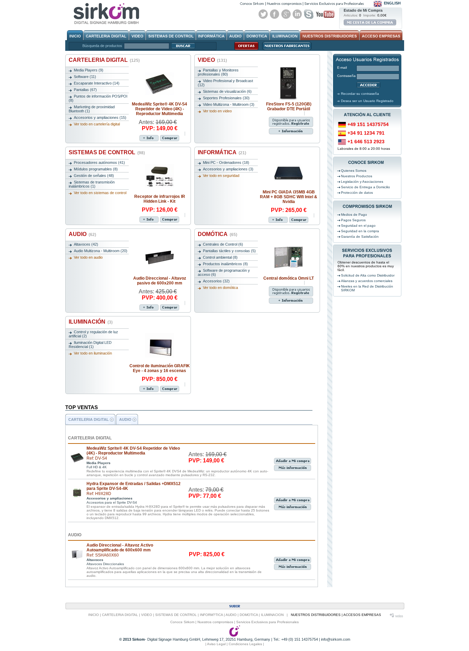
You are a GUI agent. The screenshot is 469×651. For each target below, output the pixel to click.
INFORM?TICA (211, 615)
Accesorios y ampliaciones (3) (228, 169)
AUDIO (82, 234)
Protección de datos (357, 192)
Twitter (263, 14)
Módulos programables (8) (96, 169)
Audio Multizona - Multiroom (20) (100, 251)
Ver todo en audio (88, 257)
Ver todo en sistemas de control (100, 193)
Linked (297, 14)
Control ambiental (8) (220, 257)
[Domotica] (257, 35)
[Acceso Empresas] (380, 35)
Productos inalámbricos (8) (225, 264)
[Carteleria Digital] (106, 35)
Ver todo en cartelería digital (97, 124)
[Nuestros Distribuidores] (329, 35)
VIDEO (212, 60)
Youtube (325, 14)
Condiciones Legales (245, 644)
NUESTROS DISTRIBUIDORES (316, 615)
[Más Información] (149, 138)
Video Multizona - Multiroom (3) (228, 104)
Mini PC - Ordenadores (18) (226, 162)
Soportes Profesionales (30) (226, 98)
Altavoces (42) (86, 244)
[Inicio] (75, 35)
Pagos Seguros (353, 220)
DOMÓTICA (217, 234)
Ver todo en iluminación (93, 353)
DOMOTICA (249, 615)
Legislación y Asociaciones (362, 181)
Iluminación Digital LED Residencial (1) (90, 344)
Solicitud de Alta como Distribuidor (367, 275)
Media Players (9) (88, 70)
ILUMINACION (272, 615)
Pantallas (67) (85, 90)
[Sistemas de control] (171, 35)
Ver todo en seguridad (221, 175)
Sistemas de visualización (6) (227, 91)
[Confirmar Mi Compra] (370, 22)
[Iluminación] (285, 35)
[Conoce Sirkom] (252, 3)
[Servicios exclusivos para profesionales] (334, 3)
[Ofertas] (245, 50)
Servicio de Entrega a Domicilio (365, 187)
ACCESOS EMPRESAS (362, 615)
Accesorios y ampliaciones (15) (100, 117)
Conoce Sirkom (182, 622)
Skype (309, 14)
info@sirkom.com (335, 639)
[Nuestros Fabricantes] (285, 50)
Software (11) (85, 77)
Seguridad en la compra (360, 231)
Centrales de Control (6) (223, 244)
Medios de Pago (354, 214)
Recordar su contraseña (360, 94)
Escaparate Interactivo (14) (96, 83)
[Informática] (211, 35)
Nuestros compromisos (215, 622)
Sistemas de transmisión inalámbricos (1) (92, 184)
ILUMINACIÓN (91, 322)
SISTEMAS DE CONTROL (107, 152)
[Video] (137, 35)
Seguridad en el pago (358, 225)
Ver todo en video (217, 111)
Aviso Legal (216, 644)
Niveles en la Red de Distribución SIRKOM (367, 288)
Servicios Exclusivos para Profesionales (267, 622)
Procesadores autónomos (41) (99, 162)
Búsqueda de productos (102, 46)
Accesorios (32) (216, 281)
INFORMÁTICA (222, 152)
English (392, 3)
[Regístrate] (278, 119)
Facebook (275, 14)
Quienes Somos (353, 170)
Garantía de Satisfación (360, 236)
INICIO (93, 615)
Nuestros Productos (356, 176)
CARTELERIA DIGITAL (104, 60)
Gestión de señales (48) (94, 175)
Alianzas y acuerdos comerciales (366, 281)
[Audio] (235, 35)
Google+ (286, 14)
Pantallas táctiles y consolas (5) (229, 251)
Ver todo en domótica (220, 287)
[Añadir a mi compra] (169, 138)
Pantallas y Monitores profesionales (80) (218, 72)
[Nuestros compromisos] (284, 3)
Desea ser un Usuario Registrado (367, 101)
